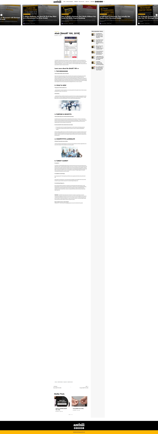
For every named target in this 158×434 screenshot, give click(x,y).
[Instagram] (97, 1)
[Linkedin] (98, 1)
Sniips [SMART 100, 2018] (57, 387)
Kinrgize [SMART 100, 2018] (84, 387)
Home (64, 1)
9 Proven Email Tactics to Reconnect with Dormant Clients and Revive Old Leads (99, 53)
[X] (83, 428)
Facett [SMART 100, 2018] (78, 408)
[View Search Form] (104, 1)
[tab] (70, 414)
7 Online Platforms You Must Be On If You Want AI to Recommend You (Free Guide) (100, 58)
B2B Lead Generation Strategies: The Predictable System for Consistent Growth (99, 47)
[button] (1, 15)
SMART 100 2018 (57, 31)
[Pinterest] (100, 1)
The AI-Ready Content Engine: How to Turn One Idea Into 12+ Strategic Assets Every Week (99, 41)
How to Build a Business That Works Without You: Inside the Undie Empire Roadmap (100, 68)
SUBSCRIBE (92, 1)
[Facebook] (95, 1)
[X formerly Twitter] (102, 1)
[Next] (86, 405)
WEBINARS (76, 1)
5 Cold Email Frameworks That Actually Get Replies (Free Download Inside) (99, 63)
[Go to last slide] (55, 405)
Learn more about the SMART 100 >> (67, 68)
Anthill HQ (56, 35)
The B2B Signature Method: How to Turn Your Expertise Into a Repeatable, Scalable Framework (99, 35)
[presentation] (62, 401)
